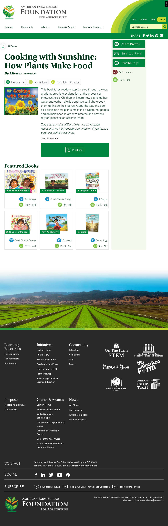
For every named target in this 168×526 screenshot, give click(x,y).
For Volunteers (11, 358)
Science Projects (77, 419)
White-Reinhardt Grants (48, 409)
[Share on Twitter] (147, 35)
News (134, 19)
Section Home (44, 349)
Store (152, 19)
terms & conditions (144, 500)
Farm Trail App (44, 373)
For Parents (10, 363)
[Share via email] (162, 35)
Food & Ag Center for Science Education (48, 380)
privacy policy (129, 500)
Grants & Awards (66, 26)
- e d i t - (166, 4)
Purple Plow (43, 354)
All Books (12, 46)
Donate (162, 19)
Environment (17, 82)
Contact (143, 19)
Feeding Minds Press (47, 364)
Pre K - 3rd (124, 79)
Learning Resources (93, 26)
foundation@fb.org (88, 465)
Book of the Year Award (48, 438)
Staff (71, 359)
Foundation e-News (50, 486)
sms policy (159, 500)
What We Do (10, 409)
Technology (40, 82)
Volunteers (74, 354)
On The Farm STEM (47, 368)
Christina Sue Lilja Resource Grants (51, 424)
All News (74, 405)
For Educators (11, 353)
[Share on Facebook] (144, 35)
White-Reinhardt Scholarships (45, 415)
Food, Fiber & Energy (67, 82)
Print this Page (129, 63)
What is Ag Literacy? (14, 404)
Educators (74, 349)
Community (27, 26)
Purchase (77, 150)
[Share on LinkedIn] (152, 35)
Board (72, 364)
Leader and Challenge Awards (48, 432)
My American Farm (46, 359)
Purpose (9, 26)
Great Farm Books (78, 414)
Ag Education (76, 409)
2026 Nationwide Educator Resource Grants (50, 445)
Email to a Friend (132, 53)
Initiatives (45, 26)
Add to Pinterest (130, 44)
